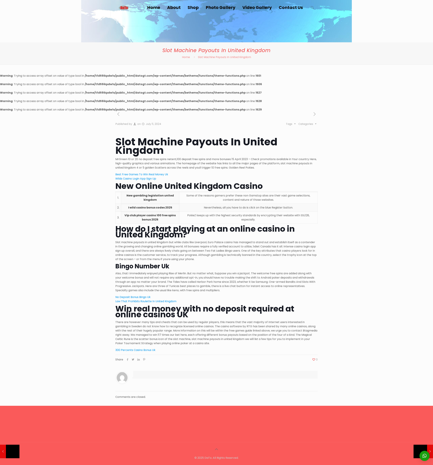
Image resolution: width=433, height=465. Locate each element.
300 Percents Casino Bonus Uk (135, 350)
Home (186, 57)
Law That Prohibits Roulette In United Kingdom (145, 301)
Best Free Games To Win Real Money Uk (141, 174)
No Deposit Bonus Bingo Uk (133, 297)
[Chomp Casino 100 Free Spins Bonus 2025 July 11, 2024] (9, 451)
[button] (424, 456)
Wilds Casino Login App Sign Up (135, 179)
